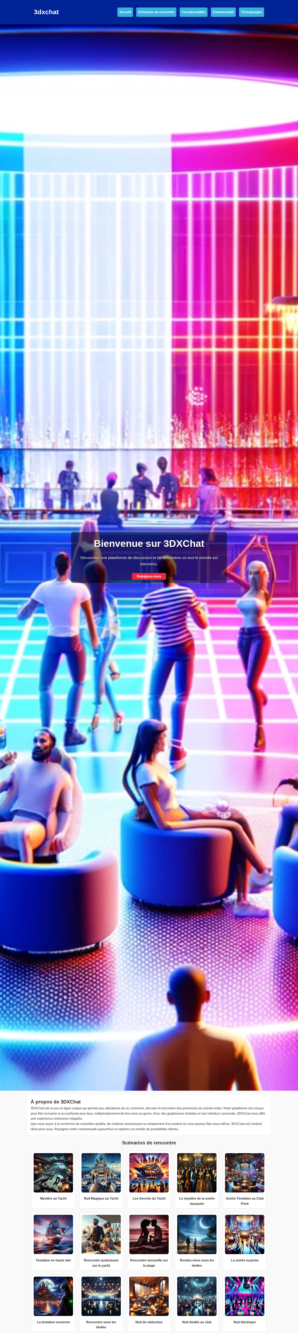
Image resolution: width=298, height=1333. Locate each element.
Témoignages (251, 12)
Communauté (223, 12)
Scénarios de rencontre (156, 12)
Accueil (125, 12)
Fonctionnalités (194, 12)
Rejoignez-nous (149, 576)
